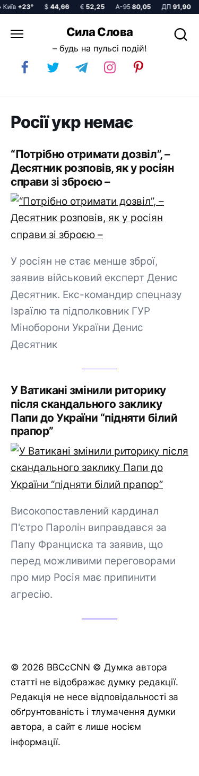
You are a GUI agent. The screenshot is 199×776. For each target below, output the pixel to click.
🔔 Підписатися (79, 763)
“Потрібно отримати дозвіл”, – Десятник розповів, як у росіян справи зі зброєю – (92, 167)
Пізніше (166, 764)
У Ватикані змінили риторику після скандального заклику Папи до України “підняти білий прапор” (94, 410)
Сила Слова (99, 32)
